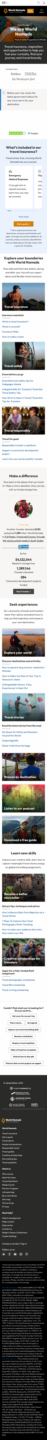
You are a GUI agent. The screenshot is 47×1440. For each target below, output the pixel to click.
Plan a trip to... (16, 1023)
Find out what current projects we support (23, 1063)
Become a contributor (23, 1036)
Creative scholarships (12, 1155)
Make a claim (8, 1221)
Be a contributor (9, 1195)
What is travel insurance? (15, 321)
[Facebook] (9, 1254)
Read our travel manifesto (23, 1043)
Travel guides (8, 1151)
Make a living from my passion (23, 1050)
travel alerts (18, 100)
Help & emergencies (11, 1218)
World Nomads (14, 11)
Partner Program (10, 1188)
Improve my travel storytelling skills (23, 1029)
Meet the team (9, 1177)
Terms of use (8, 1203)
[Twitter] (3, 1254)
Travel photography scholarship (18, 979)
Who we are (7, 1174)
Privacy (5, 1206)
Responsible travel (10, 1148)
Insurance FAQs (10, 331)
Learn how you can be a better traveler (22, 458)
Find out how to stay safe (23, 1056)
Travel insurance (9, 1133)
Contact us (7, 1229)
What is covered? (11, 326)
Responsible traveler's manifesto (19, 445)
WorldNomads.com (10, 1287)
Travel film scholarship (13, 984)
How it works (22, 591)
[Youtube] (15, 1254)
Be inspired (32, 1023)
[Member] (43, 3)
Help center (7, 1225)
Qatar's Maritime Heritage (16, 745)
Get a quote (30, 11)
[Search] (38, 3)
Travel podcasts (9, 1162)
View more (24, 216)
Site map (6, 1199)
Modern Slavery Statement (14, 1232)
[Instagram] (20, 1254)
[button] (41, 11)
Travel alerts (8, 1140)
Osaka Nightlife (10, 740)
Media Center (8, 1185)
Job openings (8, 1192)
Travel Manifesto (10, 1181)
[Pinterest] (26, 1254)
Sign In (24, 1243)
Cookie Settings (9, 1236)
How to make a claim (13, 336)
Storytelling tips (9, 1159)
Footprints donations (12, 1144)
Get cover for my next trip (23, 1016)
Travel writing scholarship (15, 989)
